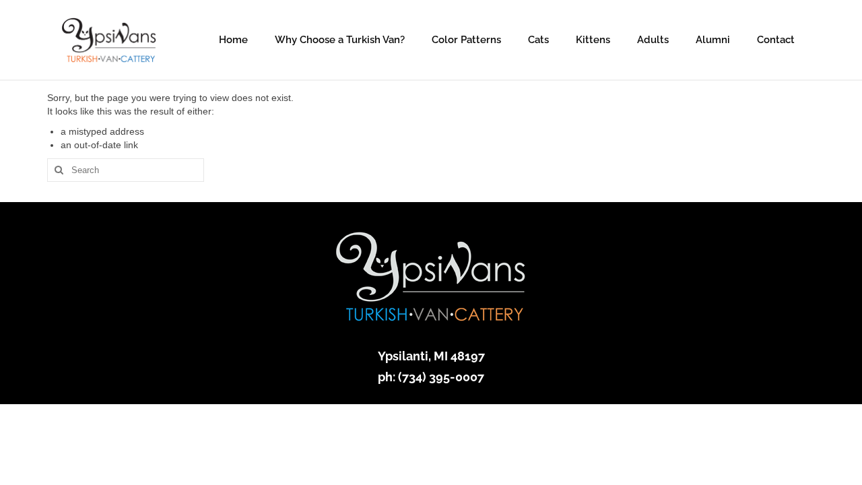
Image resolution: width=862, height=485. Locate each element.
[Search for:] (125, 170)
